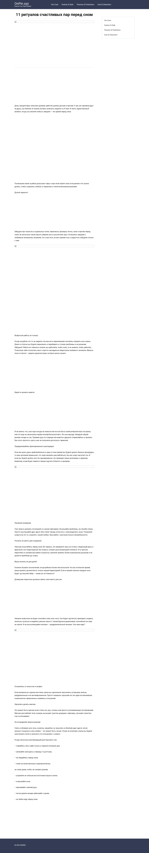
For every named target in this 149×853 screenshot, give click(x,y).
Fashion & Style (67, 4)
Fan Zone (54, 4)
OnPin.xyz (22, 3)
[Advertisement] (54, 86)
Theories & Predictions (85, 4)
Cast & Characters (104, 4)
